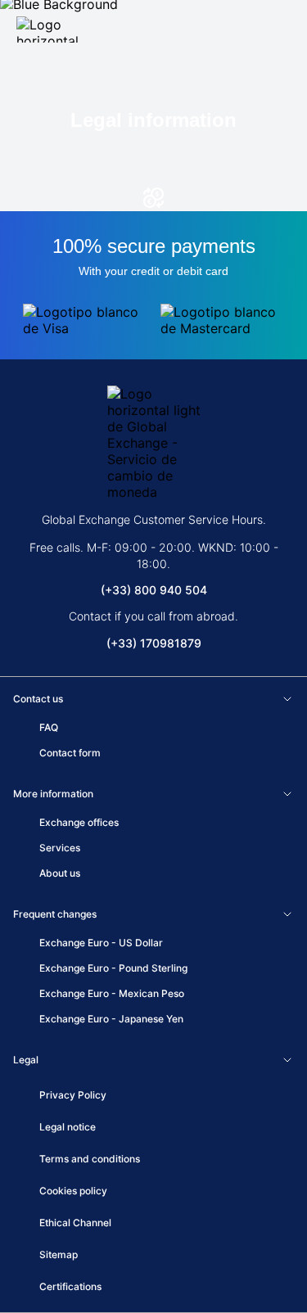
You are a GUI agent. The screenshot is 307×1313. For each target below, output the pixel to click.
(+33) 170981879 (153, 643)
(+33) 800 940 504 (154, 590)
